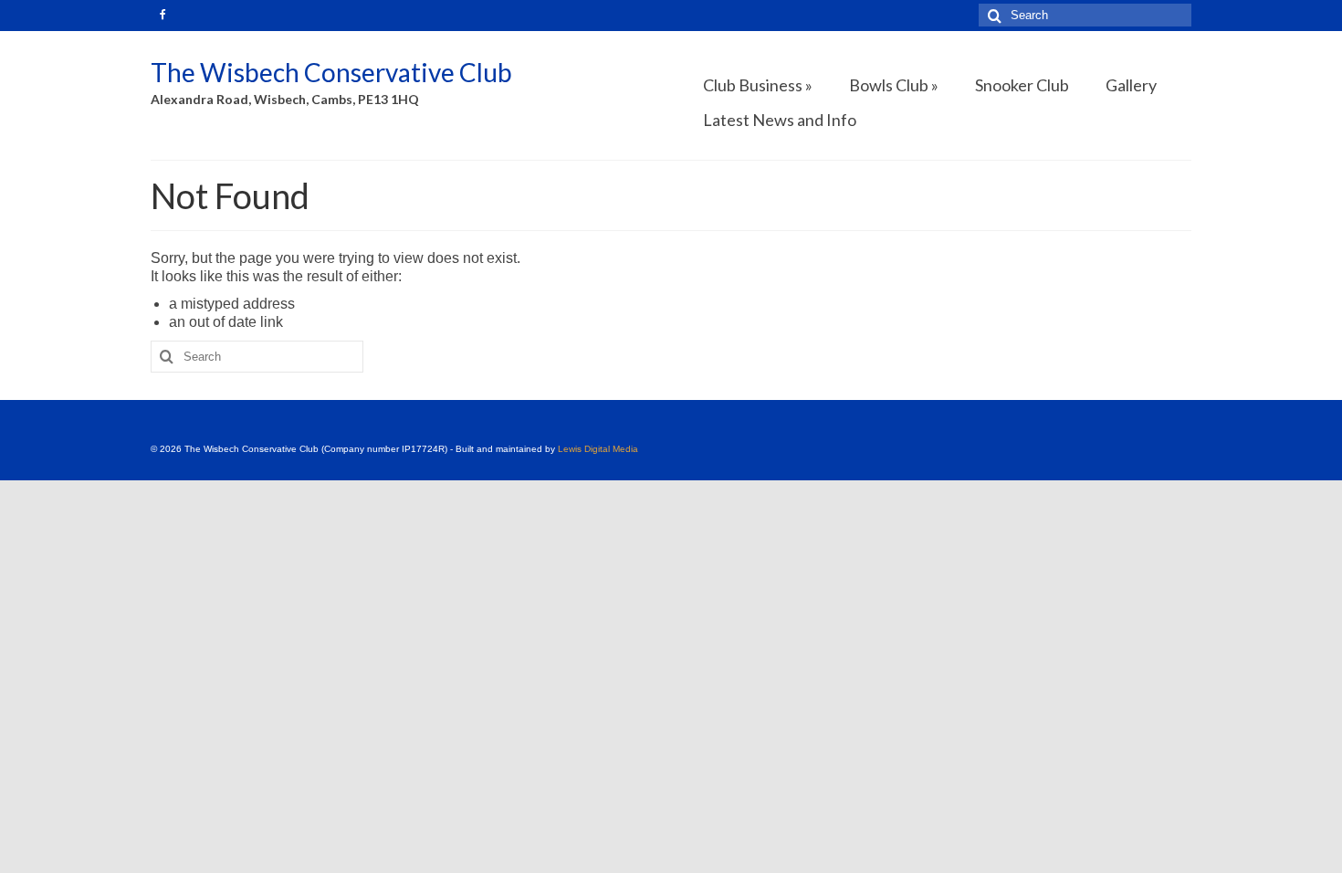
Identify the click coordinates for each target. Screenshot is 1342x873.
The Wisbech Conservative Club (331, 72)
